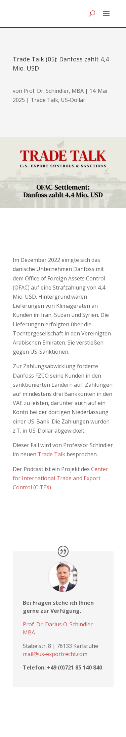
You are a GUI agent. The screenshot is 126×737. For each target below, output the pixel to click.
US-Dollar (73, 100)
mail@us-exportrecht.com (55, 654)
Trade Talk (44, 100)
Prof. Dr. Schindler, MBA (54, 90)
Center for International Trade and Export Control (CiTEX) (60, 478)
